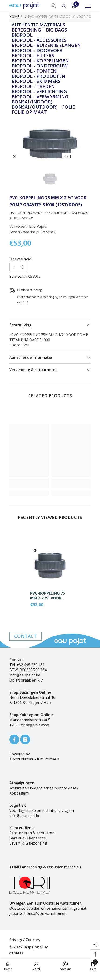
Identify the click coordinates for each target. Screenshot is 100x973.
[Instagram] (25, 739)
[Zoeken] (64, 6)
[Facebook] (14, 739)
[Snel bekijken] (34, 550)
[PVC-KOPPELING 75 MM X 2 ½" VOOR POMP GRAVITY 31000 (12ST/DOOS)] (50, 566)
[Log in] (53, 5)
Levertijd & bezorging (28, 843)
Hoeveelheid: (20, 259)
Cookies (33, 939)
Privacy (15, 939)
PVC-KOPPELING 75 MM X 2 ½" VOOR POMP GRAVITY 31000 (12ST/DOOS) (50, 595)
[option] (50, 143)
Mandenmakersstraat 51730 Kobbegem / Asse (29, 722)
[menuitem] (38, 24)
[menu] (88, 6)
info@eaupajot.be (24, 675)
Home (14, 16)
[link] (29, 483)
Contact (25, 636)
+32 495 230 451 (31, 664)
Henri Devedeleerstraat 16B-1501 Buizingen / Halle (32, 700)
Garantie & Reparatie (27, 838)
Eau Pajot (37, 226)
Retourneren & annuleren (31, 832)
